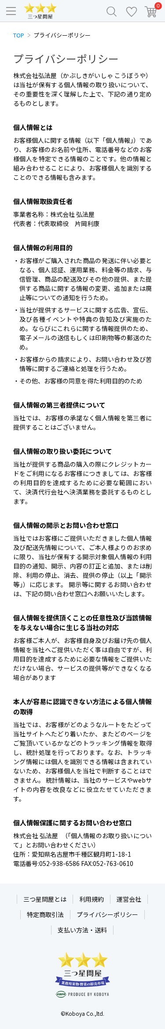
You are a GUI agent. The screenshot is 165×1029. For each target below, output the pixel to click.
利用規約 (91, 899)
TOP (18, 35)
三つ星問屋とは (44, 899)
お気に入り (131, 11)
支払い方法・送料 (82, 929)
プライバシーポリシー (107, 914)
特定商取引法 (45, 914)
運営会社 (129, 899)
